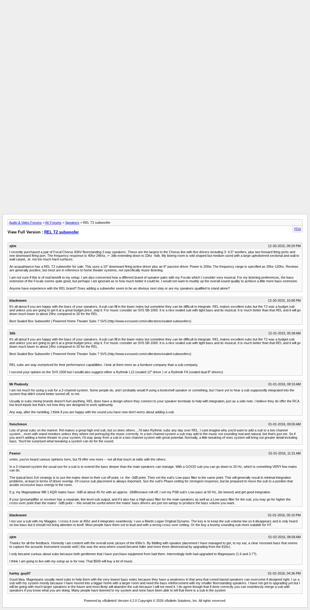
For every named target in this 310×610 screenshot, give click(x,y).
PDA (297, 229)
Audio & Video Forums (25, 222)
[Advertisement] (155, 16)
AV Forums (53, 222)
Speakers (72, 222)
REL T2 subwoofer (61, 232)
